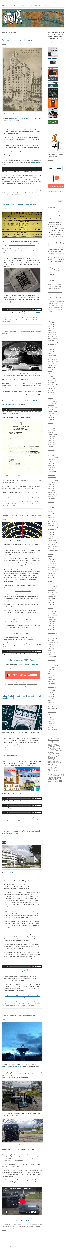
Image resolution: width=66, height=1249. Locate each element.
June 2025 (50, 348)
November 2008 (52, 729)
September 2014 (52, 596)
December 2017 (51, 521)
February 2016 (51, 563)
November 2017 (52, 523)
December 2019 (51, 475)
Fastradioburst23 (54, 748)
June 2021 (50, 440)
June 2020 (50, 463)
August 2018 (51, 506)
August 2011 (51, 667)
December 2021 (51, 428)
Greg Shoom (22, 492)
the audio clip (9, 404)
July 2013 (50, 623)
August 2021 (51, 436)
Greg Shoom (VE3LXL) (11, 503)
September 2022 (52, 411)
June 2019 (50, 486)
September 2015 (52, 573)
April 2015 (50, 583)
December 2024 (51, 359)
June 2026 (50, 324)
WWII (49, 782)
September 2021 (52, 434)
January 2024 (51, 380)
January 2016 (51, 565)
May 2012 (50, 650)
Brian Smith (33, 501)
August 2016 (51, 552)
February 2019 (51, 494)
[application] (22, 169)
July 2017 (50, 531)
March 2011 (50, 677)
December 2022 (51, 405)
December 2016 (51, 544)
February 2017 (51, 540)
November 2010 (52, 685)
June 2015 (50, 579)
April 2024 (50, 375)
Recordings (26, 1224)
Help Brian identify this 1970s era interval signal (22, 515)
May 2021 (50, 442)
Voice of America (52, 779)
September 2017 (52, 527)
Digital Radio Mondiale (53, 745)
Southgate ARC (52, 777)
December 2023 (51, 382)
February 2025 (51, 355)
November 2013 (52, 615)
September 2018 (52, 504)
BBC (58, 739)
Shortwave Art (53, 766)
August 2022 (51, 413)
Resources (25, 5)
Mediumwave (17, 1224)
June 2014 (50, 602)
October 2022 (51, 409)
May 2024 (50, 373)
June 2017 (50, 533)
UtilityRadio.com (35, 162)
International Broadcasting (20, 817)
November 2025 (52, 338)
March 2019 (50, 492)
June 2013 (50, 625)
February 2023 (51, 402)
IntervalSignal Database (24, 971)
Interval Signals (17, 192)
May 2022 (50, 419)
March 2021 (50, 446)
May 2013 (50, 627)
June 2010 (50, 694)
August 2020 (51, 459)
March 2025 (50, 353)
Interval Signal (20, 503)
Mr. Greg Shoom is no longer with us (20, 621)
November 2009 (52, 708)
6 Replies (4, 337)
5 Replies (4, 44)
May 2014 (50, 604)
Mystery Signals (24, 192)
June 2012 (50, 648)
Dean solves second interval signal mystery (19, 40)
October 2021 (51, 432)
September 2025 (52, 342)
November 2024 (52, 361)
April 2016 (50, 560)
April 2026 (50, 328)
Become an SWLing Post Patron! (55, 191)
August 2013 (51, 621)
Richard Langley (35, 819)
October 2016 (51, 548)
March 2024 (50, 376)
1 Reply (3, 1019)
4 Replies (4, 208)
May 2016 (50, 558)
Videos (40, 1224)
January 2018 (51, 519)
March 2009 (50, 721)
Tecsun (58, 777)
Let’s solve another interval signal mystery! (19, 205)
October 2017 (51, 525)
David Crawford (34, 317)
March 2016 (50, 561)
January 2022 (51, 427)
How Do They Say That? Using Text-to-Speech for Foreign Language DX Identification (55, 286)
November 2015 (52, 569)
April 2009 (50, 719)
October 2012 (51, 640)
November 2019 (52, 477)
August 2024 (51, 367)
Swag (9, 5)
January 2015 (51, 588)
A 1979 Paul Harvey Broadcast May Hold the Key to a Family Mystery (55, 309)
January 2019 (51, 496)
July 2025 (50, 346)
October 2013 (51, 617)
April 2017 (50, 536)
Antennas (55, 738)
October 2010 (51, 687)
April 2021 (50, 444)
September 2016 (52, 550)
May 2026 (50, 326)
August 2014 (51, 598)
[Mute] (36, 169)
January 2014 (51, 612)
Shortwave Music (52, 768)
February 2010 (51, 702)
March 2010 (50, 700)
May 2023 (50, 396)
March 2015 (50, 585)
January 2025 (51, 357)
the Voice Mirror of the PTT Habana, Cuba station (22, 245)
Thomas (22, 194)
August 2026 (51, 321)
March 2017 (50, 538)
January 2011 (51, 681)
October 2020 (51, 455)
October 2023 (51, 386)
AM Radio (50, 738)
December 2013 (51, 613)
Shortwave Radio (28, 191)
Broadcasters (17, 1001)
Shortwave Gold (52, 767)
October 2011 (51, 664)
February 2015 (51, 586)
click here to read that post (32, 375)
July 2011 (50, 669)
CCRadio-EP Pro (11, 1226)
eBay (60, 746)
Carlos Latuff (53, 741)
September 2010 (52, 689)
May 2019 (50, 488)
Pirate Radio (51, 757)
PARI (24, 1226)
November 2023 (52, 384)
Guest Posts (51, 751)
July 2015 (50, 577)
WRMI (60, 781)
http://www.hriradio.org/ (10, 755)
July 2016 (50, 554)
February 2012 (51, 656)
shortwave (52, 764)
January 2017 (51, 542)
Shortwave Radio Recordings (56, 774)
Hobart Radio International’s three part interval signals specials (21, 697)
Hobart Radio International (17, 819)
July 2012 (50, 646)
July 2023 (50, 392)
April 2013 (50, 629)
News (15, 191)
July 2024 (50, 369)
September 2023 (52, 388)
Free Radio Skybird (53, 749)
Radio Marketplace (36, 5)
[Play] (4, 169)
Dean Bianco (10, 192)
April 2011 (50, 675)
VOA (59, 778)
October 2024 (51, 363)
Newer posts (38, 1240)
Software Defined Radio (56, 776)
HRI (32, 765)
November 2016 (52, 546)
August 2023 (51, 390)
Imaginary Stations (53, 752)
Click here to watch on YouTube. (22, 1220)
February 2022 (51, 425)
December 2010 (51, 683)
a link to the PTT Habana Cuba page (15, 411)
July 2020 (50, 461)
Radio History (20, 191)
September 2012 (52, 642)
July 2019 (50, 484)
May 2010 (50, 696)
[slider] (39, 168)
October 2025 (51, 340)
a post (18, 241)
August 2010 (51, 691)
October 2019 (51, 479)
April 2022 (50, 421)
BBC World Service (53, 740)
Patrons (16, 5)
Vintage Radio (54, 778)
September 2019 (52, 481)
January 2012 (51, 658)
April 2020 (50, 467)
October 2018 (51, 502)
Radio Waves (51, 761)
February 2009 (51, 723)
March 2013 (50, 631)
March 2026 (50, 330)
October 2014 (51, 594)
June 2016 (50, 556)
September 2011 (52, 665)
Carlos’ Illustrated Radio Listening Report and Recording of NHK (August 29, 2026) (56, 292)
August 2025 (51, 344)
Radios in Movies (52, 760)
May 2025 (50, 350)
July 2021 (50, 438)
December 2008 (51, 727)
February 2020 (51, 471)
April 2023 (50, 398)
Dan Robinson (52, 743)
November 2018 (52, 500)
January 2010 (51, 704)
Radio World (58, 761)
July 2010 (50, 692)
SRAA (18, 686)
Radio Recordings (33, 192)
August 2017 (51, 529)
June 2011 (50, 671)
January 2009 (51, 725)
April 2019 (50, 490)
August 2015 (51, 575)
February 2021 (51, 448)
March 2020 (50, 469)
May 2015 (50, 581)
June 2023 (50, 394)
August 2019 (51, 482)
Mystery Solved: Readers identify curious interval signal (22, 332)
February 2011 (51, 679)
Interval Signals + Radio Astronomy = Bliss (19, 1015)
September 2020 (52, 457)
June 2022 (50, 417)
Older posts (6, 1240)
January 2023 (51, 403)
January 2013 (51, 635)
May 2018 (50, 511)
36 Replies (4, 519)
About (46, 5)
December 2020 (51, 452)
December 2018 (51, 498)
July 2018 (50, 507)
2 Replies (4, 702)
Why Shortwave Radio (53, 781)
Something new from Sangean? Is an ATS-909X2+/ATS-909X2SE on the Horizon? (56, 297)
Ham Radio (59, 751)
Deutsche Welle (11, 873)
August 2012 (51, 644)
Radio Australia (59, 757)
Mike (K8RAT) (18, 1005)
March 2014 (50, 608)
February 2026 (51, 332)
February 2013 (51, 633)
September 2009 (52, 712)
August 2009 (51, 714)
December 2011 (51, 660)
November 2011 (52, 662)
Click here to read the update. (26, 541)
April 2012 (50, 652)
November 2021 (52, 430)
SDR (57, 762)
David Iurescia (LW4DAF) (53, 744)
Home (3, 5)
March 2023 (50, 400)
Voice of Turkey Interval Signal (14, 1228)
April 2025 (50, 351)
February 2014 (51, 610)
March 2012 (50, 654)
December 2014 (51, 590)
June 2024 (50, 371)
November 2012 (52, 639)
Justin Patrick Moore (54, 754)
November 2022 (52, 407)
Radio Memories (28, 682)
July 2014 (50, 600)
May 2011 (50, 673)
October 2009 (51, 710)
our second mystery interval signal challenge (22, 118)
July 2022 (50, 415)
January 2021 (51, 450)
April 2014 (50, 606)
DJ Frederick (52, 746)
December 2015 (51, 567)
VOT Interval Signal (25, 1228)
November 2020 (52, 454)
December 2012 (51, 637)
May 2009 (50, 718)
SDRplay (61, 762)
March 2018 (50, 515)
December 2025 (51, 336)
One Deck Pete (52, 756)
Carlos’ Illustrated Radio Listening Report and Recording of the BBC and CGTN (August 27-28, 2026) (56, 303)
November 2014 (52, 592)
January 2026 (51, 334)
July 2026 (50, 323)
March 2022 (50, 423)
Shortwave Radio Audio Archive (23, 591)
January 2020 (51, 473)
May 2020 (50, 465)
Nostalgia (32, 817)
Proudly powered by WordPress (9, 1246)
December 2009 (51, 706)
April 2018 (50, 513)
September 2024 (52, 365)
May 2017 (50, 534)
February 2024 (51, 378)
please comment (33, 654)
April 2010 (50, 698)
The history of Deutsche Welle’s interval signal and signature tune (21, 832)
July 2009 (50, 716)
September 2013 (52, 619)
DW (6, 1005)
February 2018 (51, 517)
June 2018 (50, 509)
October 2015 (51, 571)
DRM (57, 746)
